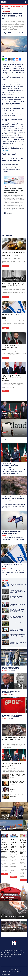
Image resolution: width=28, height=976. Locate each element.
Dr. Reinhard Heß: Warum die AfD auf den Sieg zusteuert (17, 630)
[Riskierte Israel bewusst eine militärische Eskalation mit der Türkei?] (14, 368)
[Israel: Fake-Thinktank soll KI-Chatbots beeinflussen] (14, 520)
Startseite (19, 6)
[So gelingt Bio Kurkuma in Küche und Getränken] (14, 244)
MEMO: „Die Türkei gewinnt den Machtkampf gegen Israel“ (12, 464)
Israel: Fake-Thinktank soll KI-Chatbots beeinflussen (11, 532)
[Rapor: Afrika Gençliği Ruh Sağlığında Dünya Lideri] (14, 835)
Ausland (12, 6)
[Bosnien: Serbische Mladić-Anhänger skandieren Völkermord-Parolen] (14, 730)
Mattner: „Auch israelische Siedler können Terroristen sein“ (18, 623)
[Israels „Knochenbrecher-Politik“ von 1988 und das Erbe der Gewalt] (14, 485)
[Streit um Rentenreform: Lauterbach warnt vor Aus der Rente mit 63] (14, 705)
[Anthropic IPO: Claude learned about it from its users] (14, 428)
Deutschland (5, 670)
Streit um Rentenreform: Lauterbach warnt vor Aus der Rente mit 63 (12, 716)
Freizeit (3, 255)
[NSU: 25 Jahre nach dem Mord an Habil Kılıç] (5, 789)
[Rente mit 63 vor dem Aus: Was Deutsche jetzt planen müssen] (14, 657)
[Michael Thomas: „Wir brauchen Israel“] (14, 307)
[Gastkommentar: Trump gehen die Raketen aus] (5, 642)
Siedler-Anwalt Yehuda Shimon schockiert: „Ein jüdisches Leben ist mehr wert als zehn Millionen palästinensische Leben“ (18, 636)
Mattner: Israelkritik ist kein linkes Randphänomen (16, 617)
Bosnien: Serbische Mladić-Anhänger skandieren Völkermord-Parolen (13, 738)
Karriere (2, 914)
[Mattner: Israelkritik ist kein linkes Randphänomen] (5, 617)
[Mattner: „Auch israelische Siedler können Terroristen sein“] (5, 623)
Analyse (3, 286)
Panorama (5, 6)
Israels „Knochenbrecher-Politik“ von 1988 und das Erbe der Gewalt (13, 497)
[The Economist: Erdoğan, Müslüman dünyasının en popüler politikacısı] (4, 835)
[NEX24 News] (14, 943)
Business (4, 432)
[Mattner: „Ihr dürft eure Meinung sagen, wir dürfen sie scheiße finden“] (5, 591)
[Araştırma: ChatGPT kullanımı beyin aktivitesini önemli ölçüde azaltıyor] (23, 835)
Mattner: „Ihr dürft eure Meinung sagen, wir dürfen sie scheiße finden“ (17, 591)
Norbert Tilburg (9, 255)
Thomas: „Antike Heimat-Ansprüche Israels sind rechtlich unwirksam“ (13, 284)
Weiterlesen (5, 265)
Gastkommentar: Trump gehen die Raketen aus (18, 642)
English (3, 411)
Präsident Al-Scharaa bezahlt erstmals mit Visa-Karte (11, 346)
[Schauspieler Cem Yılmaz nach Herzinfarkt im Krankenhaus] (5, 783)
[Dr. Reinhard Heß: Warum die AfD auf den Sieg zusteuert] (5, 629)
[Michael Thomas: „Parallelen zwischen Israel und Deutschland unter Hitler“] (5, 610)
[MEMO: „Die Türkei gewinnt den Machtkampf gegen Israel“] (14, 452)
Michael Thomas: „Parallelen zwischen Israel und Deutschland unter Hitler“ (17, 610)
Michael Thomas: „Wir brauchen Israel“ (12, 565)
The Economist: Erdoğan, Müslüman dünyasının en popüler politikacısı (4, 844)
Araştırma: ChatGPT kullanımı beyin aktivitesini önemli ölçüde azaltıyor (23, 845)
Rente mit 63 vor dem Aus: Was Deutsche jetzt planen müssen (10, 668)
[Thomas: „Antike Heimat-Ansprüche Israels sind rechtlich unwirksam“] (14, 276)
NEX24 (10, 32)
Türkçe (2, 851)
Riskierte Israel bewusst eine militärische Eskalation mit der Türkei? (11, 377)
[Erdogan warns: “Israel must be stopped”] (14, 410)
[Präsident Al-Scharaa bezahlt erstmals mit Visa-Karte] (14, 338)
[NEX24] (5, 33)
